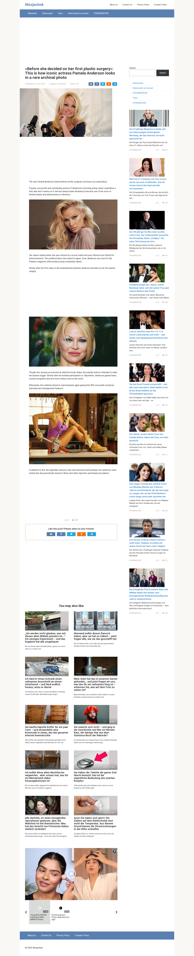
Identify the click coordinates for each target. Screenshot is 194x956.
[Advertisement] (97, 40)
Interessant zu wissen (78, 13)
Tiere (60, 13)
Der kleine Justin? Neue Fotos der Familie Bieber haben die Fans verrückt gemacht (148, 437)
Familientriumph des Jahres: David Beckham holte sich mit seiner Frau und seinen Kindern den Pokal (149, 288)
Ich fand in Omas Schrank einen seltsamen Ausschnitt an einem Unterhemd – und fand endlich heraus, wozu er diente (43, 683)
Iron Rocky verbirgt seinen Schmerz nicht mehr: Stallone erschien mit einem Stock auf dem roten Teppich (147, 543)
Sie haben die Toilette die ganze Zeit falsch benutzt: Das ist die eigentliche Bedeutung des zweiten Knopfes (95, 776)
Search (132, 68)
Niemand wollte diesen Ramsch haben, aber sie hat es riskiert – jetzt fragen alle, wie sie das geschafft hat (95, 636)
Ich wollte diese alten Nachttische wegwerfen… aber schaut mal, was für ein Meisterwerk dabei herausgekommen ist (46, 776)
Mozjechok (34, 4)
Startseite (32, 13)
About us (114, 4)
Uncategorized (139, 102)
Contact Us (127, 4)
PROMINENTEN (101, 13)
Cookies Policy (160, 4)
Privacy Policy (143, 4)
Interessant (47, 13)
